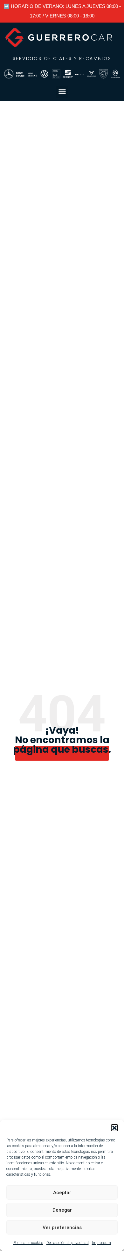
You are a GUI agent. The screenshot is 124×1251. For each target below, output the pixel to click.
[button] (114, 1128)
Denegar (62, 1210)
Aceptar (62, 1192)
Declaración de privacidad (67, 1243)
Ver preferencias (62, 1227)
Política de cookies (28, 1243)
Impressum (101, 1243)
